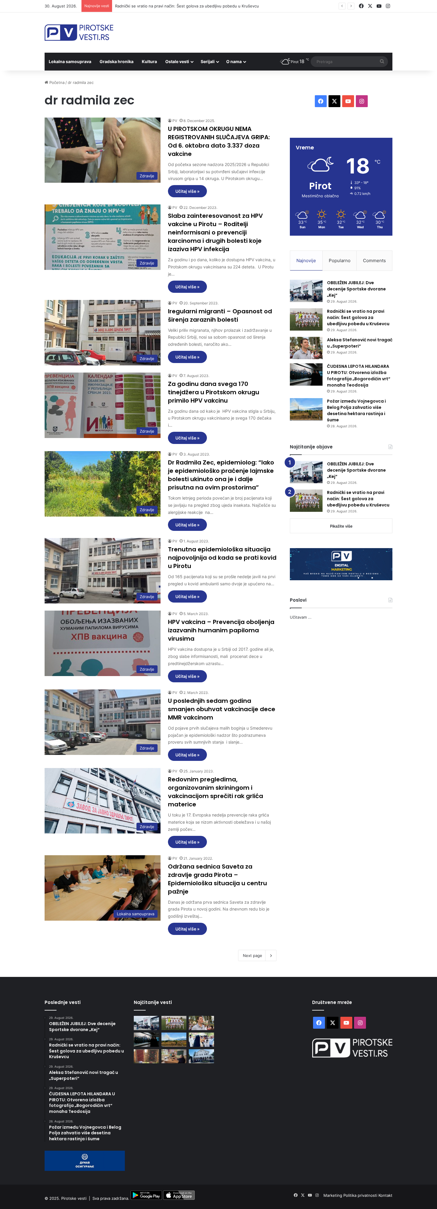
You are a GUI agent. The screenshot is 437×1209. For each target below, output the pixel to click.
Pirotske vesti (74, 1198)
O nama (234, 61)
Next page (252, 955)
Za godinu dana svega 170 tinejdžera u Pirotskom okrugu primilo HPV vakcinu (213, 392)
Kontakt (385, 1195)
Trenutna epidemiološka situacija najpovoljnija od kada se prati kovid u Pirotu (222, 557)
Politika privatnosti (360, 1195)
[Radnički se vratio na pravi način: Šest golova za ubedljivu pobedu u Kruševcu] (306, 319)
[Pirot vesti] (79, 32)
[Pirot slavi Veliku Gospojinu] (201, 1056)
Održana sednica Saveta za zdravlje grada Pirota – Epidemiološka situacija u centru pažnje (217, 879)
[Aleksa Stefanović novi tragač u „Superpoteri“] (306, 348)
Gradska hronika (116, 61)
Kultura (149, 61)
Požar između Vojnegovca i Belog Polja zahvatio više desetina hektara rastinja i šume (356, 410)
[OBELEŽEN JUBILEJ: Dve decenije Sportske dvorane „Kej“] (306, 291)
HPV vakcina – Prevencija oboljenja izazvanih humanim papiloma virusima (221, 630)
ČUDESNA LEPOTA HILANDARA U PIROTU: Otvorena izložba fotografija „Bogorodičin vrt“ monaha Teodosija (358, 375)
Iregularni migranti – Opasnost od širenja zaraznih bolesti (220, 315)
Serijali (208, 61)
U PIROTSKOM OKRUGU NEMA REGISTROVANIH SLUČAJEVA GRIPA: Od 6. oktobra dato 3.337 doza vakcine (219, 141)
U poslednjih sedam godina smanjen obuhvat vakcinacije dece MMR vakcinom (221, 709)
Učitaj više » (187, 191)
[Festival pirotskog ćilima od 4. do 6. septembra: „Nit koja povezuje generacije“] (146, 1056)
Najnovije (306, 260)
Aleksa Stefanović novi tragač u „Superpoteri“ (157, 6)
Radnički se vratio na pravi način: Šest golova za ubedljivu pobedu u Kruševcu (358, 317)
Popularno (339, 260)
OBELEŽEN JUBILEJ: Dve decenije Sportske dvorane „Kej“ (356, 289)
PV (174, 120)
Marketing (333, 1195)
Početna (56, 82)
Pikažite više (341, 526)
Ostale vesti (177, 61)
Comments (374, 260)
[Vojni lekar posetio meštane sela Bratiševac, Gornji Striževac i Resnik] (174, 1056)
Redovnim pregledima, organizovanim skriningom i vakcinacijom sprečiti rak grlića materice (215, 791)
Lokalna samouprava (70, 61)
